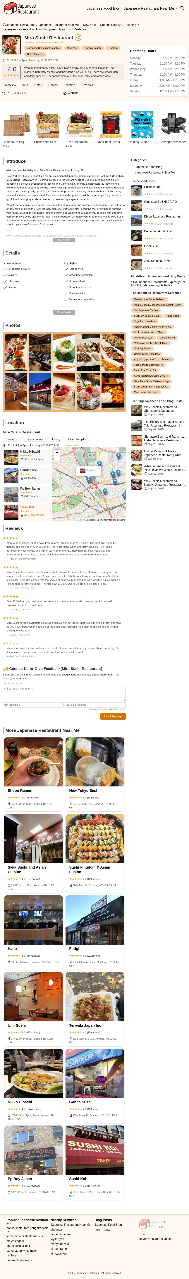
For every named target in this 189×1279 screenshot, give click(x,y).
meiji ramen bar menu (146, 392)
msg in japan (102, 1229)
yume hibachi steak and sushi (25, 1236)
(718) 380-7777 (16, 93)
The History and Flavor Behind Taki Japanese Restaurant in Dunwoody (164, 425)
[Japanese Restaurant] (22, 8)
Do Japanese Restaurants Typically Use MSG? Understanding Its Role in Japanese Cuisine (158, 283)
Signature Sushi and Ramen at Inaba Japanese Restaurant (164, 440)
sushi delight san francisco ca (151, 386)
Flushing (130, 24)
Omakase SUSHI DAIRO (160, 205)
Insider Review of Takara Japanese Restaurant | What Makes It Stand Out (162, 455)
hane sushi (172, 315)
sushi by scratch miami (147, 315)
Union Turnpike (35, 54)
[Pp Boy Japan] (33, 1150)
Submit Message (113, 716)
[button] (89, 480)
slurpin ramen (59, 1248)
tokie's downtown (143, 337)
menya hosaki (167, 337)
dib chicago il (15, 1241)
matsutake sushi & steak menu (151, 343)
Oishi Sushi (158, 250)
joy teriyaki (58, 1239)
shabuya (56, 1229)
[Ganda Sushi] (95, 1073)
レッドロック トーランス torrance (152, 359)
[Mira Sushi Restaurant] (13, 46)
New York (89, 24)
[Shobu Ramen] (33, 762)
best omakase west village (149, 332)
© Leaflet (88, 519)
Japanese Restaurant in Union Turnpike (29, 29)
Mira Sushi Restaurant (73, 29)
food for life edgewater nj (148, 364)
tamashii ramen (61, 1234)
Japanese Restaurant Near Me (149, 8)
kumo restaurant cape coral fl (151, 375)
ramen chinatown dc (19, 1260)
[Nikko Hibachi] (33, 1073)
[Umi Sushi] (33, 996)
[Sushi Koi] (95, 1150)
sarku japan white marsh (22, 1250)
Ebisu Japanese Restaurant (162, 220)
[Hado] (33, 920)
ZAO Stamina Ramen (158, 264)
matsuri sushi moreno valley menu (152, 326)
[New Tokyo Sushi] (95, 762)
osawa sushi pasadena (147, 354)
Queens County (110, 24)
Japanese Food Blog (103, 8)
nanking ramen (142, 348)
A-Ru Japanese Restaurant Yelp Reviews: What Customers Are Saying (164, 470)
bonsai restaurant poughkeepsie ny (27, 1229)
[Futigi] (95, 920)
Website (73, 93)
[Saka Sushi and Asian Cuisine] (33, 838)
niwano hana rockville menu (149, 299)
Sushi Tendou (158, 190)
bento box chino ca (145, 370)
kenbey (11, 1255)
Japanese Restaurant (20, 24)
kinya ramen (59, 1253)
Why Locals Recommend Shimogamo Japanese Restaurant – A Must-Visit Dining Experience (154, 410)
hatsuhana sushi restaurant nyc (152, 381)
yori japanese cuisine (146, 310)
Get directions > (72, 445)
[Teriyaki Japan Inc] (95, 996)
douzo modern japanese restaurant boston (157, 305)
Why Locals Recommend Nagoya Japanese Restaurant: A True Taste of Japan (164, 484)
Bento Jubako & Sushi (158, 235)
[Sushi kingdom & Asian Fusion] (95, 838)
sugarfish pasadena (145, 321)
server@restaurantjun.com (156, 1238)
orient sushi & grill (18, 1245)
